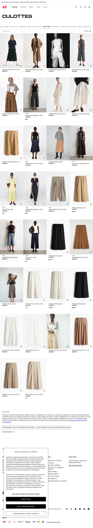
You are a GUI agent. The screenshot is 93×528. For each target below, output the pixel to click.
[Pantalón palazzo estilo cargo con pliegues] (11, 142)
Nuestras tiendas (53, 465)
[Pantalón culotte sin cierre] (11, 331)
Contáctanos (51, 471)
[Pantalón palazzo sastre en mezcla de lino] (34, 50)
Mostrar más (7, 432)
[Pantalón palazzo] (58, 142)
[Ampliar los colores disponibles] (26, 119)
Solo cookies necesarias (26, 506)
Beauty (46, 7)
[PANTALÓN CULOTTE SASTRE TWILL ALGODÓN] (34, 142)
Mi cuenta (50, 463)
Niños (31, 7)
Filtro (86, 31)
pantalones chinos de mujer (78, 420)
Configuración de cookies (56, 481)
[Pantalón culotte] (34, 331)
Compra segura (52, 474)
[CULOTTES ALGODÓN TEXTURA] (81, 142)
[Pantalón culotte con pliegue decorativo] (11, 50)
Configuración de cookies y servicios (26, 513)
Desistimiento (51, 478)
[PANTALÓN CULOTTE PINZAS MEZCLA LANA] (58, 188)
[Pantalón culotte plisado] (81, 331)
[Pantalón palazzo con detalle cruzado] (81, 94)
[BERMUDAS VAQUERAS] (11, 236)
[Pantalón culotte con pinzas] (34, 284)
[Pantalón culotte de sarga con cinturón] (11, 94)
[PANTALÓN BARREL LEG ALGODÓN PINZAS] (34, 94)
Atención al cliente (54, 460)
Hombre (23, 7)
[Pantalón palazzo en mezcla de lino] (58, 331)
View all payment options (53, 522)
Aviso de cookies (52, 476)
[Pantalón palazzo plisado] (58, 50)
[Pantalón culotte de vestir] (11, 375)
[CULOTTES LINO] (11, 188)
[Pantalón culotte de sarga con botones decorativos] (58, 94)
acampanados (6, 422)
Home (38, 7)
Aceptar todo (26, 499)
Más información (75, 465)
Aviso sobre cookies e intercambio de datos (26, 494)
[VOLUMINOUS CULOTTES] (81, 236)
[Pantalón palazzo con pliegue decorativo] (81, 50)
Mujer (14, 7)
